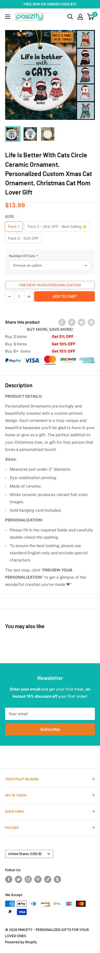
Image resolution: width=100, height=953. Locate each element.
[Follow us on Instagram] (28, 879)
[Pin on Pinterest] (71, 322)
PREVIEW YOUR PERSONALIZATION (50, 285)
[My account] (80, 17)
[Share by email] (91, 322)
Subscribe (50, 729)
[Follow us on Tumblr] (57, 879)
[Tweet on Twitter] (81, 322)
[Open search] (70, 17)
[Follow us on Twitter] (18, 879)
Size (9, 216)
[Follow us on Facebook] (8, 879)
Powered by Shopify (21, 942)
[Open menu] (7, 17)
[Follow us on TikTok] (47, 879)
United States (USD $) (25, 854)
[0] (90, 17)
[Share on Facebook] (62, 322)
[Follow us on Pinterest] (38, 879)
